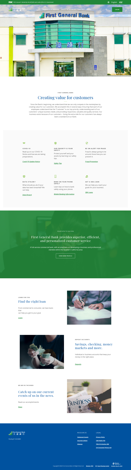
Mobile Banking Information (64, 194)
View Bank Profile (65, 256)
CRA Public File (100, 441)
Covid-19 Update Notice (31, 161)
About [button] (89, 9)
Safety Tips (58, 163)
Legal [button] (98, 433)
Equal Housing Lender (103, 466)
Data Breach (27, 195)
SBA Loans (89, 192)
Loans (20, 318)
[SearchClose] (106, 9)
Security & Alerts (82, 441)
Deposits (78, 364)
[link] (116, 464)
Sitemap (79, 444)
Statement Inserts (82, 437)
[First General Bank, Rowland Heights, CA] (19, 9)
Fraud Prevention (91, 161)
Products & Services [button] (51, 9)
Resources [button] (82, 433)
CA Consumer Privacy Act (103, 448)
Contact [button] (81, 9)
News (20, 407)
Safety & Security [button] (68, 9)
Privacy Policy (100, 437)
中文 (120, 2)
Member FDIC (89, 466)
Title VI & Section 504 (102, 444)
